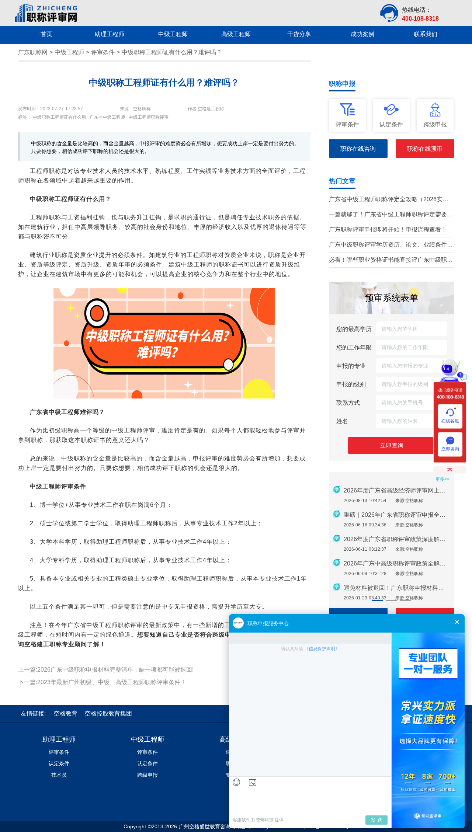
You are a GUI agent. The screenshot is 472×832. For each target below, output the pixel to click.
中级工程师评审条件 (58, 486)
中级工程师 (69, 52)
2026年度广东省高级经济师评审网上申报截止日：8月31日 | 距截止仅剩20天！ (397, 490)
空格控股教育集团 (108, 713)
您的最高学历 (354, 329)
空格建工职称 (43, 644)
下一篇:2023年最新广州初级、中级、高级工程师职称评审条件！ (102, 682)
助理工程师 (59, 739)
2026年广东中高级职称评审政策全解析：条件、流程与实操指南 (397, 563)
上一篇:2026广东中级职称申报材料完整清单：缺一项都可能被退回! (106, 669)
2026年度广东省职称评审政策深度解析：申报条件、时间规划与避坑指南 (397, 539)
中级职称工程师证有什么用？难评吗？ (172, 52)
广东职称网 (33, 52)
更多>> (442, 479)
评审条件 (103, 52)
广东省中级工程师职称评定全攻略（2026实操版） (388, 200)
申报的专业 (351, 365)
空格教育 (65, 713)
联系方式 (348, 402)
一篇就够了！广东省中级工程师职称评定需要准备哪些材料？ (391, 215)
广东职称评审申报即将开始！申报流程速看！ (388, 229)
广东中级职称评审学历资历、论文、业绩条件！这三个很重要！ (391, 245)
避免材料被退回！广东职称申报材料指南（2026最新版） (397, 588)
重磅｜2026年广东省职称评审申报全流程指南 (397, 515)
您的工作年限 (354, 347)
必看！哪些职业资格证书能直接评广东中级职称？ (388, 260)
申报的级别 (351, 384)
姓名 (342, 421)
